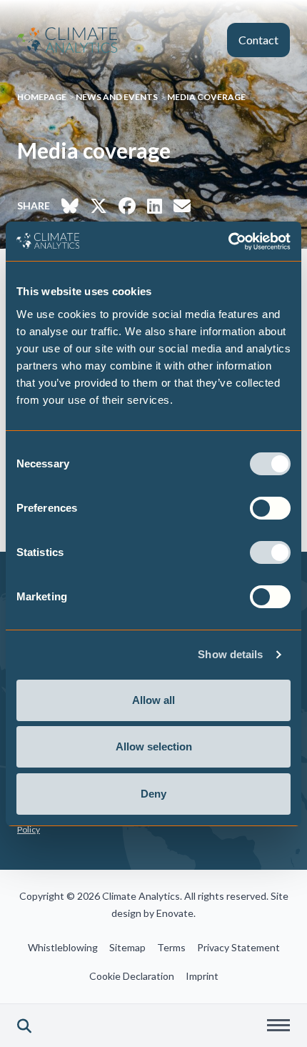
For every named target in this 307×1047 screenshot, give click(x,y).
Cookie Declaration (131, 976)
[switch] (270, 508)
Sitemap (127, 947)
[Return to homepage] (67, 40)
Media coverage (206, 96)
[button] (24, 1025)
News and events (117, 96)
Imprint (202, 976)
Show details (230, 654)
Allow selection (154, 746)
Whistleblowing (63, 947)
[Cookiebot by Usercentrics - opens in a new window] (228, 241)
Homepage (41, 96)
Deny (153, 794)
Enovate (174, 913)
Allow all (153, 700)
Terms (171, 947)
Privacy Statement (238, 947)
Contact (258, 39)
